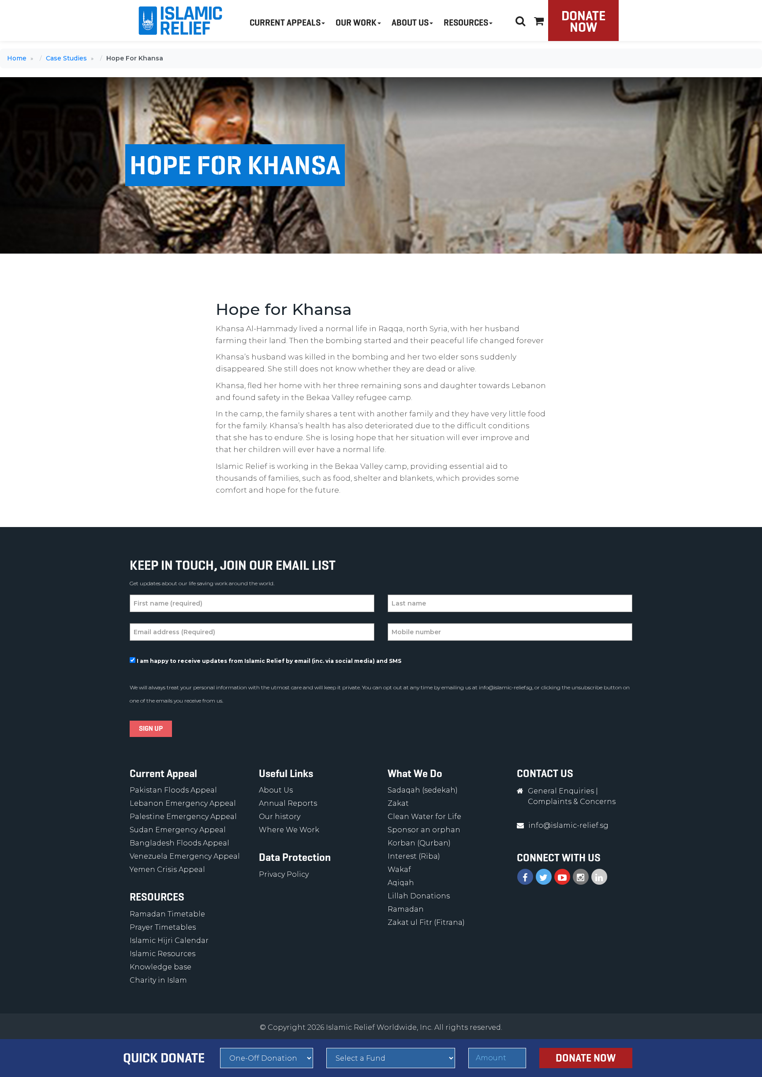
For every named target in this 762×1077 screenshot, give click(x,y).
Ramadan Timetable (167, 914)
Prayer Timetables (163, 927)
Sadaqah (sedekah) (423, 790)
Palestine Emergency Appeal (183, 816)
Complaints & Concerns (572, 801)
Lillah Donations (419, 896)
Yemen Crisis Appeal (167, 869)
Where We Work (289, 830)
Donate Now (583, 21)
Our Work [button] (356, 22)
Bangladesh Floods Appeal (179, 843)
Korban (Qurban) (419, 843)
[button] (539, 19)
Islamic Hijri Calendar (169, 940)
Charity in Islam (158, 980)
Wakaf (399, 869)
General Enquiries (561, 791)
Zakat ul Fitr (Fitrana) (426, 922)
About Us (276, 790)
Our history (279, 816)
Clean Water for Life (424, 816)
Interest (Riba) (414, 856)
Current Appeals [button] (285, 22)
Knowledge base (160, 967)
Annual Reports (288, 803)
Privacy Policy (284, 874)
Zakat (398, 803)
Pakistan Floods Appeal (173, 790)
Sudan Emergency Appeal (178, 830)
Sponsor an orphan (424, 830)
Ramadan (406, 909)
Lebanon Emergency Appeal (183, 803)
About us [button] (410, 22)
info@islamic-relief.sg (505, 687)
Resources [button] (466, 22)
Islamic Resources (162, 954)
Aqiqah (401, 883)
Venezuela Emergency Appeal (185, 856)
